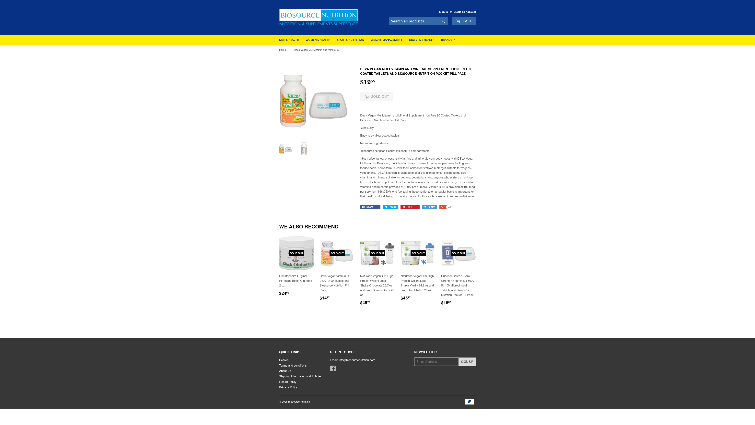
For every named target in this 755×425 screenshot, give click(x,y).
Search (283, 360)
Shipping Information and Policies (300, 376)
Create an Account (465, 12)
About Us (285, 371)
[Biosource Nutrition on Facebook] (333, 369)
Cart (467, 20)
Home (282, 50)
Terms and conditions (293, 365)
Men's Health (289, 40)
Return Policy (287, 382)
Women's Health (318, 40)
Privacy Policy (288, 387)
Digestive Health (422, 40)
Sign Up (467, 361)
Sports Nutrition (350, 40)
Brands (447, 40)
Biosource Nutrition (299, 401)
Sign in (443, 12)
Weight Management (386, 40)
